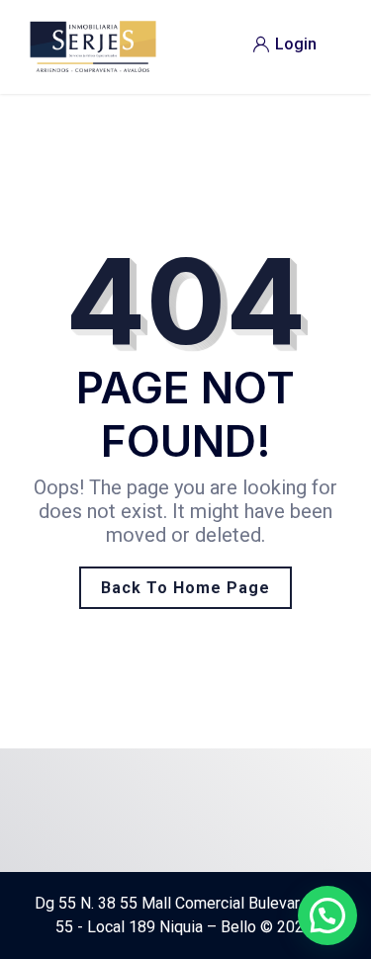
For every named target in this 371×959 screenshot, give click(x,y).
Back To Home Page (185, 587)
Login (296, 44)
